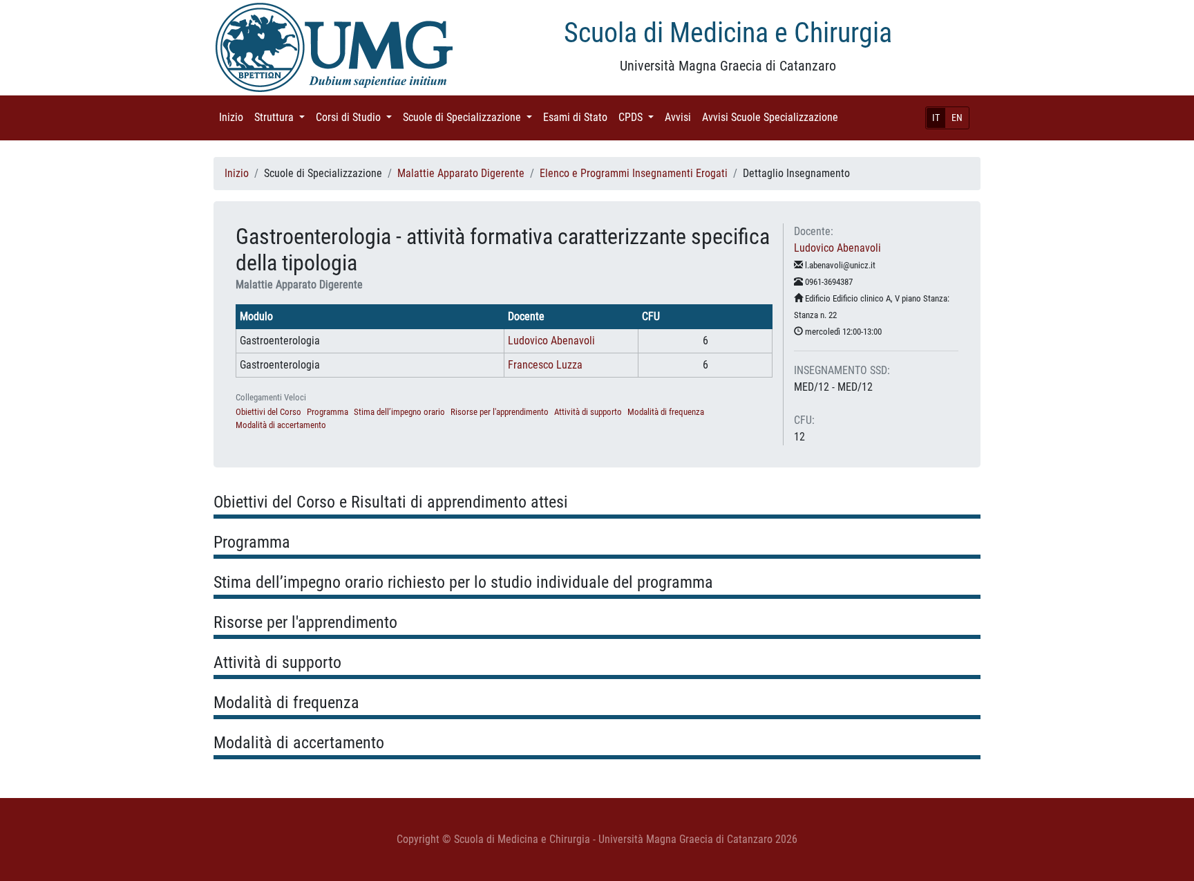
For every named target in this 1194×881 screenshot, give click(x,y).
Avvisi (680, 117)
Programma (327, 412)
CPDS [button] (638, 117)
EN (957, 117)
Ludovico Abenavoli (551, 340)
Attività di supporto (588, 412)
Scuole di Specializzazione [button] (470, 117)
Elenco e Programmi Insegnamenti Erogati (634, 173)
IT (936, 117)
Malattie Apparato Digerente (460, 173)
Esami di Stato (578, 117)
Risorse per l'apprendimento (500, 412)
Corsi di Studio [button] (356, 117)
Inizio (234, 117)
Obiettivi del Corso (268, 412)
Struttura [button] (282, 117)
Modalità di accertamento (281, 425)
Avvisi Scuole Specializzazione (773, 117)
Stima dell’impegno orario (399, 412)
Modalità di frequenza (665, 412)
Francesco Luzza (545, 364)
